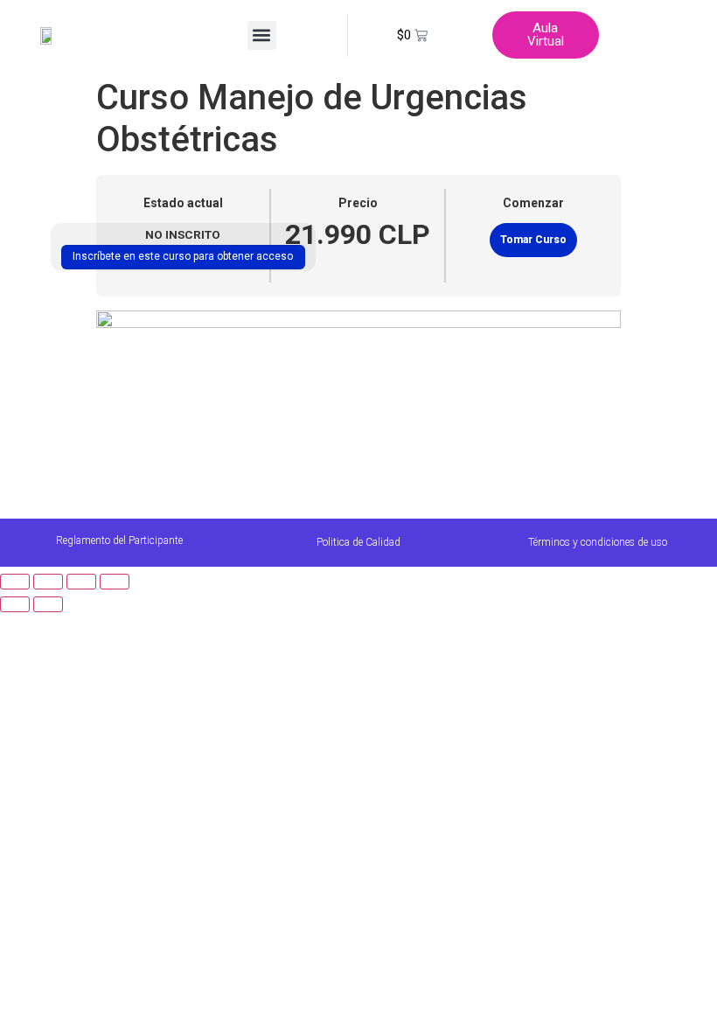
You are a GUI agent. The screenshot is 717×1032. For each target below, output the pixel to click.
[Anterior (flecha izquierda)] (15, 604)
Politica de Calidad (358, 542)
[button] (261, 35)
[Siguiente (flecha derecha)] (48, 604)
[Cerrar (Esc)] (114, 581)
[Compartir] (81, 581)
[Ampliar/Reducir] (15, 581)
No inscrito (182, 234)
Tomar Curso (533, 240)
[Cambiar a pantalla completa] (48, 581)
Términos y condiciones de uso (597, 542)
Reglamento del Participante (119, 540)
